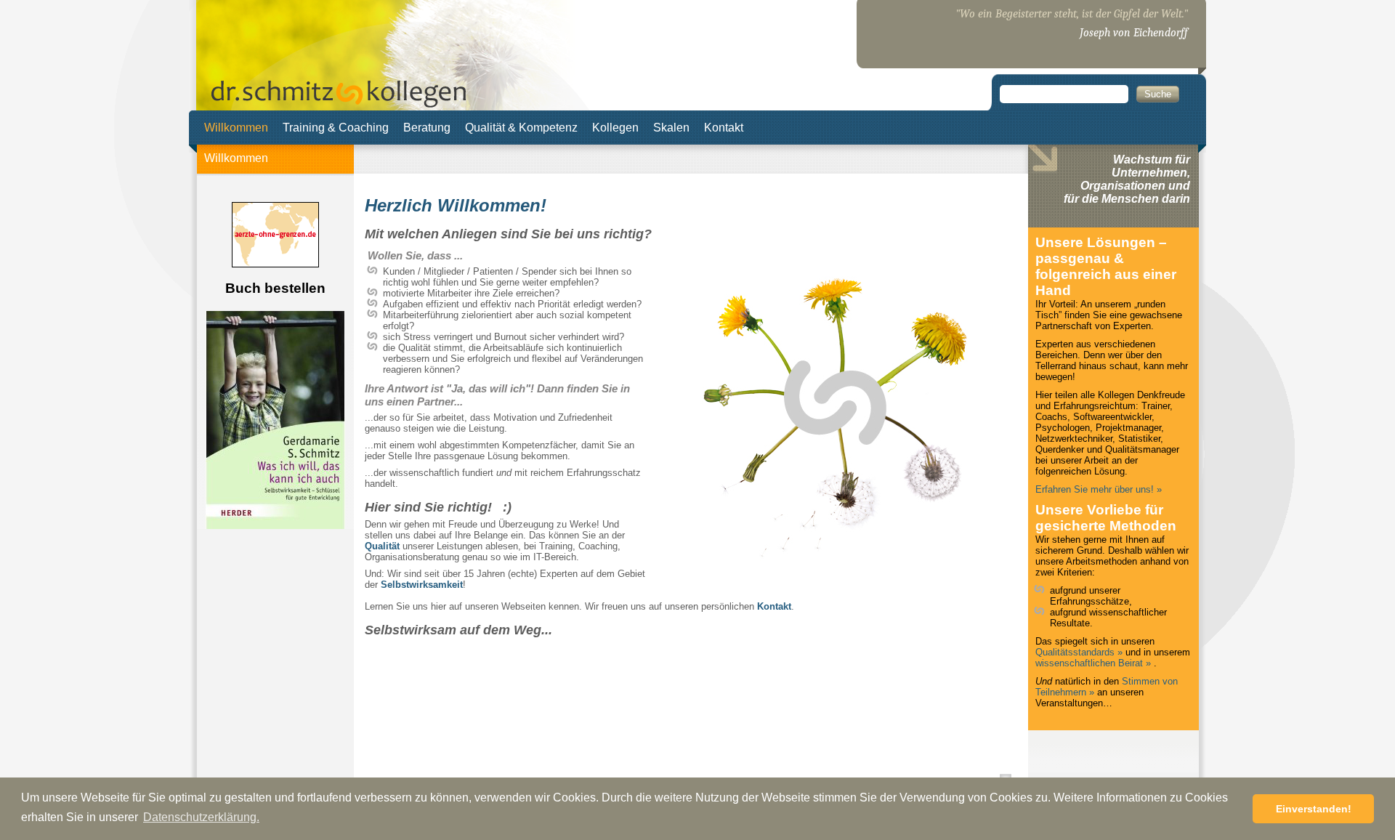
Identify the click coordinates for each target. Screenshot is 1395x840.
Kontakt (723, 127)
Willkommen (236, 127)
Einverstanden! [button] (1313, 809)
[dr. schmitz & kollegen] (338, 99)
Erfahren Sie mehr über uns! (1094, 489)
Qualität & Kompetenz (521, 127)
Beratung (426, 127)
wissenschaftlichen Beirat (1089, 663)
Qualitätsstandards (1076, 652)
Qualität (382, 546)
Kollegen (615, 127)
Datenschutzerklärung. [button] (201, 817)
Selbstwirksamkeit (422, 584)
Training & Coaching (336, 127)
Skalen (671, 127)
